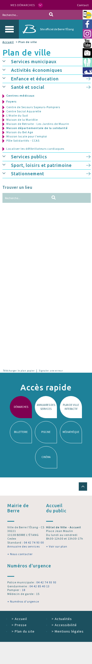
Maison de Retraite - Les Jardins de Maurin (37, 124)
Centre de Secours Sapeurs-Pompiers (33, 107)
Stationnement (27, 173)
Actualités (62, 619)
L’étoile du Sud (17, 115)
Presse (19, 625)
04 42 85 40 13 (39, 586)
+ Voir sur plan (56, 546)
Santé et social (27, 87)
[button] (6, 61)
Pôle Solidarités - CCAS (22, 140)
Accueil (8, 42)
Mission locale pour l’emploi (26, 136)
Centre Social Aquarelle (23, 111)
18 (23, 590)
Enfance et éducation (35, 78)
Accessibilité (64, 625)
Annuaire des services (23, 546)
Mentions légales (68, 631)
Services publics (29, 156)
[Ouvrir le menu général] (9, 29)
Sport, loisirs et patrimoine (41, 165)
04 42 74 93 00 (34, 542)
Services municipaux (34, 61)
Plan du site (23, 631)
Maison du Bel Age (19, 132)
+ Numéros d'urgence (23, 601)
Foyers (11, 101)
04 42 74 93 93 (46, 582)
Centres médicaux (20, 95)
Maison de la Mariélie (22, 119)
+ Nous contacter (20, 554)
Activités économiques (36, 70)
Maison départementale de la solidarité (37, 128)
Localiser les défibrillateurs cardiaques (35, 148)
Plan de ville (26, 52)
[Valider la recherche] (51, 15)
